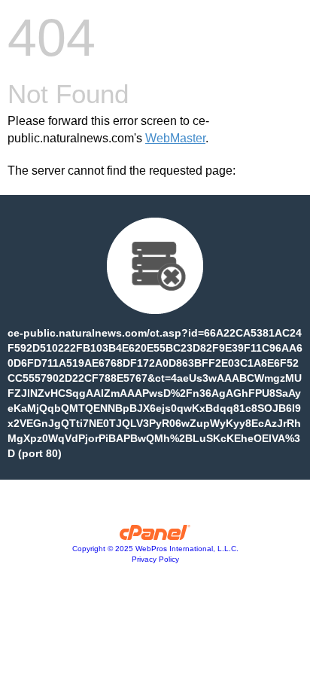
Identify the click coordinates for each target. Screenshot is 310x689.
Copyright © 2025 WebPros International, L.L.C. (155, 548)
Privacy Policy (155, 559)
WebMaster (175, 138)
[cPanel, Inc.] (155, 536)
